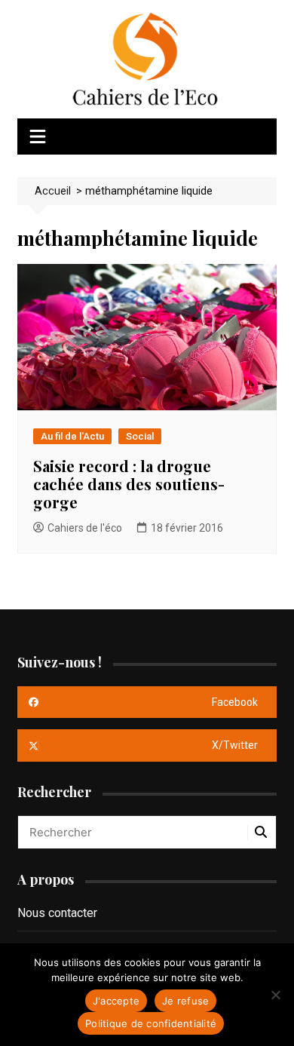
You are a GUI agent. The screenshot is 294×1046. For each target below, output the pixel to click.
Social (140, 436)
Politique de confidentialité (150, 1023)
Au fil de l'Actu (72, 436)
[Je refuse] (275, 994)
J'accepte (116, 1001)
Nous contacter (57, 913)
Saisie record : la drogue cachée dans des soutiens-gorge (129, 484)
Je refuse (185, 1001)
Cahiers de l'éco (84, 528)
